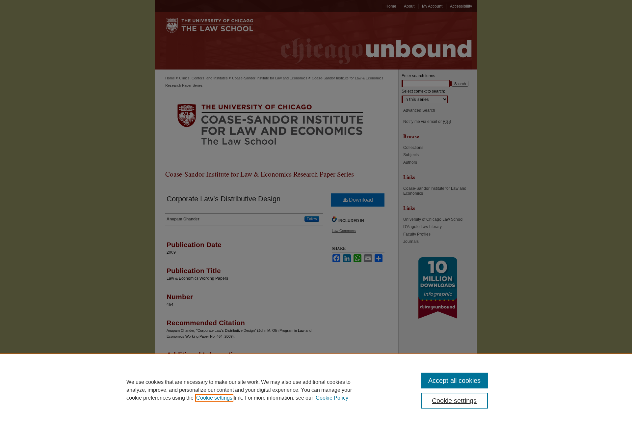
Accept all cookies (454, 380)
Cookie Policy (332, 398)
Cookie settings (214, 398)
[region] (316, 390)
